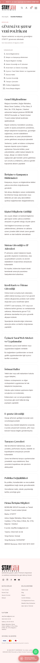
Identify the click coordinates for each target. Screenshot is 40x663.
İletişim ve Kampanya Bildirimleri (17, 57)
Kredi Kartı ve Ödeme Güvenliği (16, 68)
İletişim (23, 595)
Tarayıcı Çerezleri (12, 81)
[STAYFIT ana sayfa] (9, 8)
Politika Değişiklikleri (13, 85)
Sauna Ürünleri (6, 595)
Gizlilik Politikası (25, 598)
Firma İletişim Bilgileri (13, 88)
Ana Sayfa (5, 17)
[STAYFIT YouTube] (15, 579)
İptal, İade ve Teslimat (27, 606)
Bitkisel (4, 598)
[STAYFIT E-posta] (18, 579)
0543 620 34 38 (6, 619)
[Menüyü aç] (36, 7)
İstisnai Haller (10, 75)
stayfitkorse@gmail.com (8, 616)
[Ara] (22, 8)
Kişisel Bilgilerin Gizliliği (14, 61)
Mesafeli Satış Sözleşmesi (28, 603)
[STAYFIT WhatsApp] (3, 579)
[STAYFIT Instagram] (7, 579)
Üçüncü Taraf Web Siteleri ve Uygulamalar (20, 71)
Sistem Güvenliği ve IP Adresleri (17, 64)
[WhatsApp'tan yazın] (36, 652)
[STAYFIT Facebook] (11, 579)
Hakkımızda (24, 590)
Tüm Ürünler (5, 590)
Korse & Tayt (5, 592)
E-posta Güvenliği (12, 78)
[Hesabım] (26, 8)
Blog (22, 592)
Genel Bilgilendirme (12, 54)
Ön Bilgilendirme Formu (27, 600)
